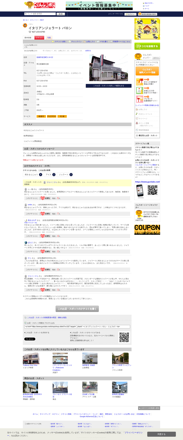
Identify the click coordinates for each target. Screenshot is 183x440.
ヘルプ (147, 6)
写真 (49, 38)
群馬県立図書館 (118, 394)
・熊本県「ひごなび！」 (84, 424)
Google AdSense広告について (91, 417)
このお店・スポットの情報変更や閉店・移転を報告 (47, 318)
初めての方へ (149, 3)
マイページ (143, 119)
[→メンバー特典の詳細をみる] (147, 105)
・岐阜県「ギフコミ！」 (111, 426)
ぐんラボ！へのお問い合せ (124, 414)
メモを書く (104, 42)
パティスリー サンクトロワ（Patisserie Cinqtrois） (62, 367)
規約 (101, 414)
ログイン (130, 14)
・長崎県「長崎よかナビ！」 (140, 424)
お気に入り (90, 42)
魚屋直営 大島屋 (88, 365)
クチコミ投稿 (66, 414)
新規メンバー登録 (147, 14)
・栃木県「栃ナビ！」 (56, 424)
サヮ (29, 258)
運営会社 (108, 414)
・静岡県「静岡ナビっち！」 (113, 424)
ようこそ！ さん (115, 13)
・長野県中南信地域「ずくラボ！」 (142, 426)
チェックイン (76, 42)
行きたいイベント (145, 114)
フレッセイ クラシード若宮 (62, 395)
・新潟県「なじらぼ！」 (84, 426)
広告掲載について (143, 414)
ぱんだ (30, 242)
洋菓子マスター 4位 (30, 222)
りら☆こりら (52, 182)
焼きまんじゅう (33, 174)
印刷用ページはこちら (121, 42)
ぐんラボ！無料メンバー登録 (147, 70)
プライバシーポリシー (81, 414)
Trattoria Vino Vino (30, 365)
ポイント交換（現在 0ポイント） (146, 124)
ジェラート (65, 174)
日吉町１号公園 (88, 394)
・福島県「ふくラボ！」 (57, 426)
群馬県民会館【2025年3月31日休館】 (32, 395)
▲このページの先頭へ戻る (149, 408)
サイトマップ (45, 414)
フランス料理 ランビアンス (121, 366)
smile (30, 205)
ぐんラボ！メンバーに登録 (145, 165)
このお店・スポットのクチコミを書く (77, 309)
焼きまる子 (32, 220)
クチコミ (39, 38)
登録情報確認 (144, 130)
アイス (50, 174)
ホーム (147, 8)
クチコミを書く (61, 42)
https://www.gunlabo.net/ (147, 182)
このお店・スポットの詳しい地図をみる (108, 86)
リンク (95, 414)
